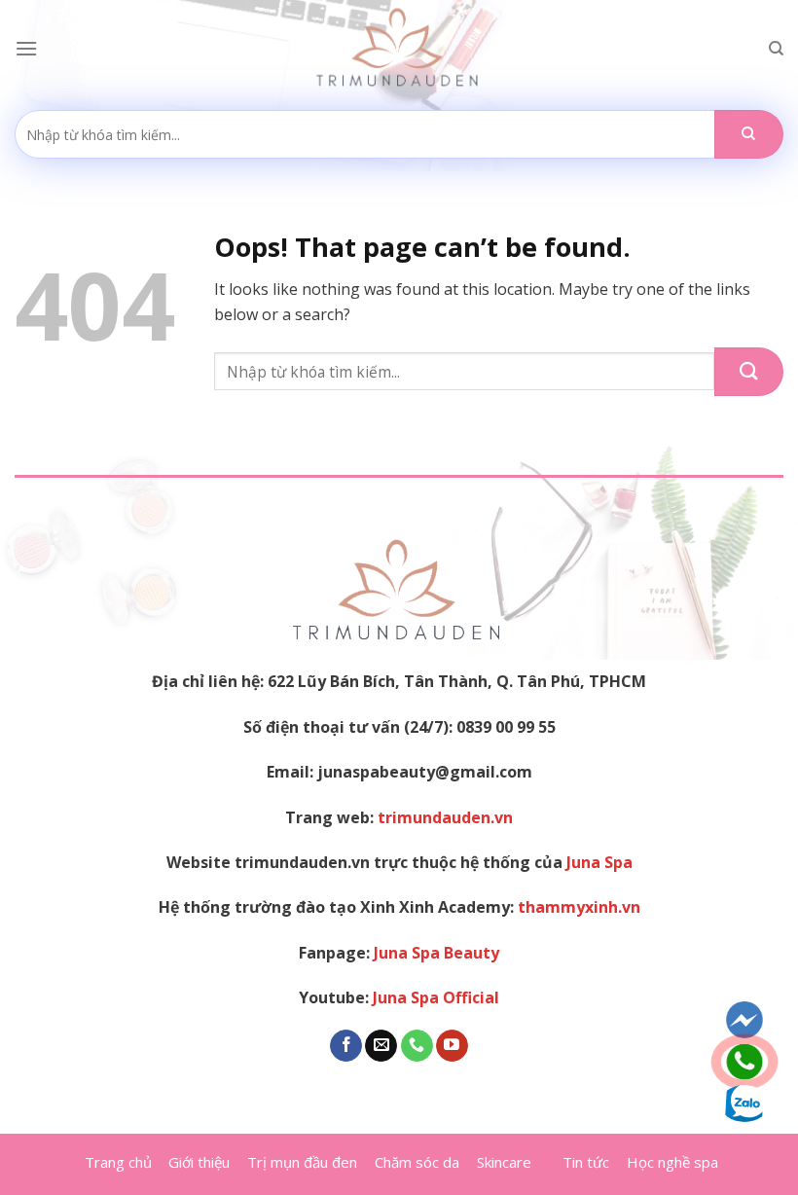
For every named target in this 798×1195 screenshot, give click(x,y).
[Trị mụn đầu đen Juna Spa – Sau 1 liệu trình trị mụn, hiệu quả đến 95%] (399, 48)
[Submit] (748, 134)
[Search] (776, 48)
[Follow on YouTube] (452, 1046)
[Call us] (417, 1046)
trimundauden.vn (445, 817)
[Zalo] (744, 1103)
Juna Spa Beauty (436, 952)
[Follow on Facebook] (346, 1046)
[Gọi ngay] (744, 1061)
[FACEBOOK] (744, 1019)
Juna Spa (599, 862)
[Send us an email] (381, 1046)
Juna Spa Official (436, 997)
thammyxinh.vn (579, 907)
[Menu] (26, 48)
